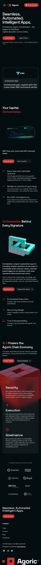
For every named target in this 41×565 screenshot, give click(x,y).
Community (6, 538)
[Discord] (4, 550)
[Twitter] (12, 550)
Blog (3, 534)
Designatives (21, 546)
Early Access (32, 5)
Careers (5, 531)
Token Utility (8, 361)
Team (4, 528)
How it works (21, 161)
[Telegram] (8, 550)
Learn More (9, 38)
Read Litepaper (22, 361)
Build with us (8, 289)
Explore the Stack (24, 289)
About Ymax (23, 38)
